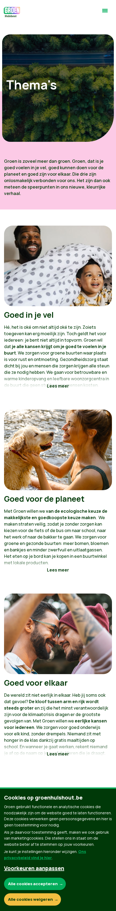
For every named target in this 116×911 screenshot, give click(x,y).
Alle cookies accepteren (33, 884)
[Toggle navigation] (105, 13)
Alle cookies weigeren (30, 899)
